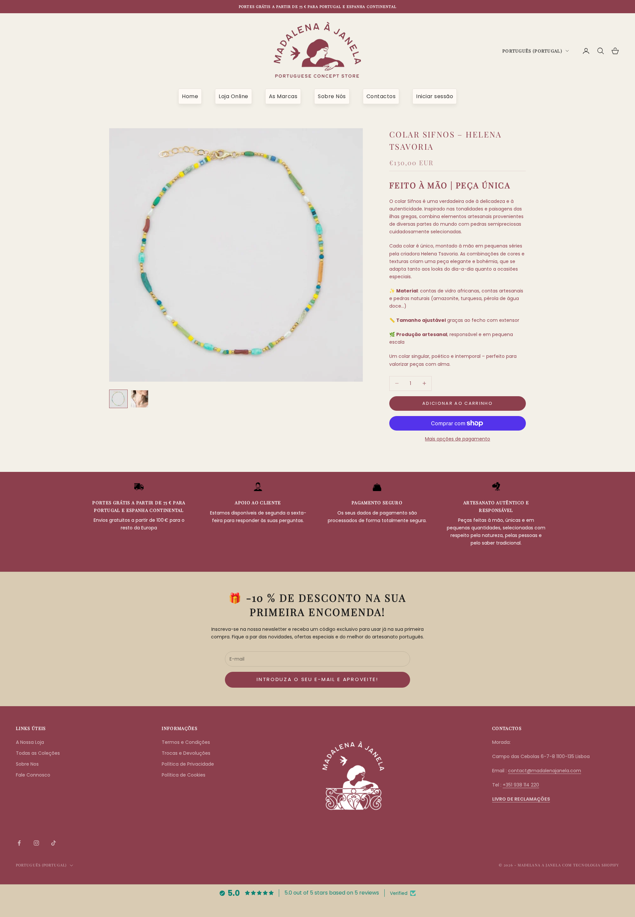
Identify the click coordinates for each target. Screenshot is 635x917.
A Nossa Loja (30, 742)
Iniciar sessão (434, 96)
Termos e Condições (186, 742)
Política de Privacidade (188, 764)
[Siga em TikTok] (53, 843)
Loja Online (233, 96)
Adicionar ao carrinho (457, 403)
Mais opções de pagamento (457, 439)
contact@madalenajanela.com (544, 770)
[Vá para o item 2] (139, 399)
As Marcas (283, 96)
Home (190, 96)
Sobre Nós (332, 96)
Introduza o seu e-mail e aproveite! (317, 679)
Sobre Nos (27, 764)
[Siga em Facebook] (19, 843)
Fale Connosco (33, 775)
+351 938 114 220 (521, 785)
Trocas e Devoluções (186, 753)
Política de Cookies (183, 775)
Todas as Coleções (38, 753)
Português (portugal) (532, 51)
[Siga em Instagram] (36, 843)
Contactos (381, 96)
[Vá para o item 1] (118, 399)
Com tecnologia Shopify (590, 864)
